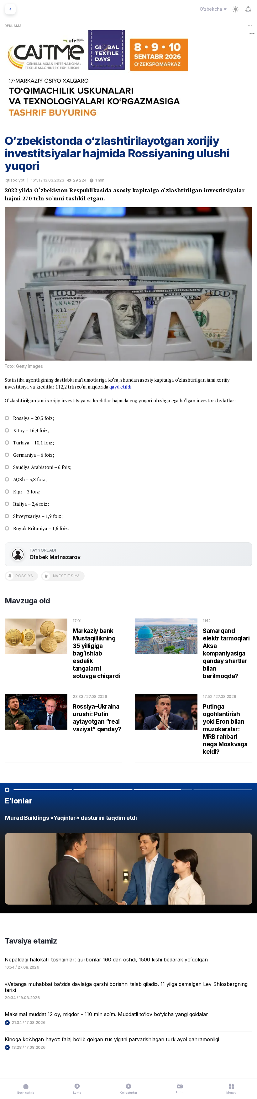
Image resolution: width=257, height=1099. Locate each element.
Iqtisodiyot (14, 180)
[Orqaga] (10, 9)
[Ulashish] (248, 9)
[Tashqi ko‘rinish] (235, 9)
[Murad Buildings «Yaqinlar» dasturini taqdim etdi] (128, 861)
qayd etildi (120, 387)
